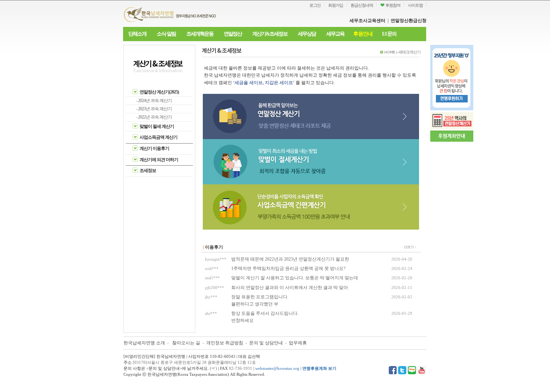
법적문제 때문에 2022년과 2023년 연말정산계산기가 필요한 (290, 259)
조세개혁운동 (199, 34)
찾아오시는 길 (186, 342)
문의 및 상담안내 (266, 342)
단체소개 (137, 34)
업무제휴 (298, 342)
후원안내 (363, 34)
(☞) (213, 368)
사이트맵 (415, 5)
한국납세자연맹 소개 (144, 342)
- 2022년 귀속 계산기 (154, 117)
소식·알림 (166, 34)
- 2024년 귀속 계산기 (154, 100)
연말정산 (233, 34)
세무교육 (335, 34)
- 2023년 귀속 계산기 (154, 108)
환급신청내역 (362, 5)
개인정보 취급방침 (224, 342)
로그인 (315, 5)
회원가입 (335, 5)
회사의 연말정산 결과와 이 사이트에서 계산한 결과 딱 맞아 (289, 287)
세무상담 (307, 34)
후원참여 (392, 5)
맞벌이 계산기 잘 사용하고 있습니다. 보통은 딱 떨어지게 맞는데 (294, 277)
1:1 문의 (389, 34)
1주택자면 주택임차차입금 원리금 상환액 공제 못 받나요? (288, 268)
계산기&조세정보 (269, 34)
